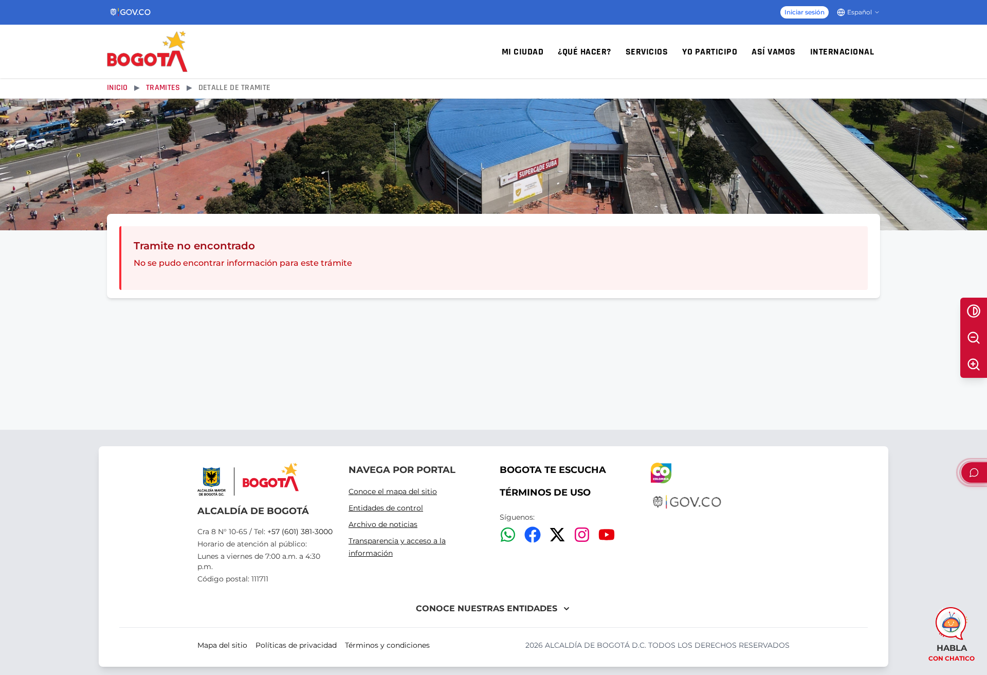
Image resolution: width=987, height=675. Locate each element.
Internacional (842, 52)
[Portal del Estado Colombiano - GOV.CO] (131, 12)
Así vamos (774, 52)
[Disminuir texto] (973, 337)
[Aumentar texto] (973, 364)
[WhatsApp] (508, 534)
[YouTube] (606, 534)
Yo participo (709, 52)
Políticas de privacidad (296, 645)
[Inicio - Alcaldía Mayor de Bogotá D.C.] (147, 51)
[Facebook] (532, 534)
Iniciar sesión (804, 12)
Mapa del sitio (222, 645)
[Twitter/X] (557, 534)
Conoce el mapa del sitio (393, 491)
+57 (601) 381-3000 (300, 531)
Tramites (163, 87)
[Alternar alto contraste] (973, 311)
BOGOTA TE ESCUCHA (553, 470)
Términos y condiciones (387, 645)
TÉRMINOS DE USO (545, 492)
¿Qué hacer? (584, 52)
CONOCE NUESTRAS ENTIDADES (486, 608)
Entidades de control (386, 508)
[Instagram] (582, 534)
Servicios (647, 52)
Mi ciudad (523, 52)
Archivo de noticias (383, 524)
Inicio (117, 87)
